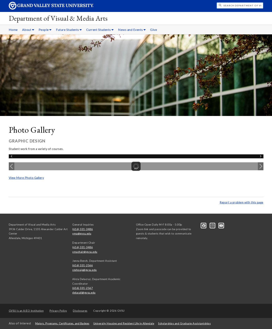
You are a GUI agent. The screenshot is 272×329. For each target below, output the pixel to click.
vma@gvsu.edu (81, 233)
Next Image (260, 166)
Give (153, 29)
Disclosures (80, 310)
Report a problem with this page (241, 202)
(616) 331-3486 (82, 229)
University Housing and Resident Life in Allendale (123, 323)
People (44, 29)
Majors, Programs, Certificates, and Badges (62, 323)
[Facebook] (204, 225)
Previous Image (11, 166)
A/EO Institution (26, 310)
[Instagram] (212, 225)
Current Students (99, 29)
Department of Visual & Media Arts (58, 18)
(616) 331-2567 (82, 288)
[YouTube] (221, 225)
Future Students (68, 29)
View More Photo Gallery (26, 177)
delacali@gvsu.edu (84, 292)
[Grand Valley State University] (51, 8)
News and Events (131, 29)
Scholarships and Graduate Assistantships (184, 323)
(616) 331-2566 (82, 265)
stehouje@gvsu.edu (84, 270)
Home (13, 29)
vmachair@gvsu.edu (84, 251)
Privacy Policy (58, 310)
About (27, 29)
